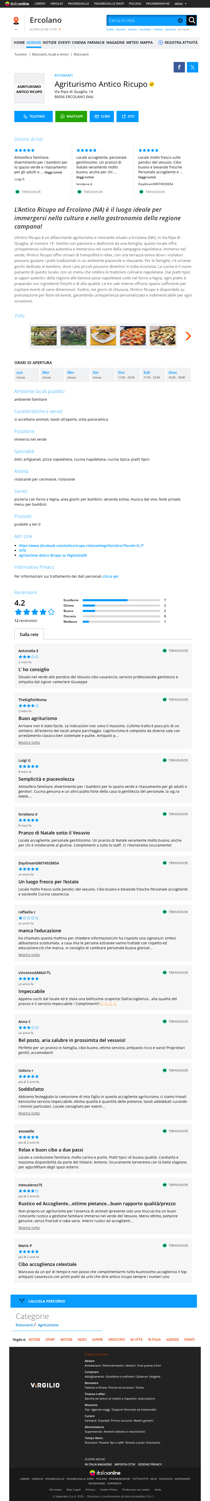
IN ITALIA (183, 29)
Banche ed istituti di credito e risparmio (111, 1398)
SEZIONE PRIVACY (150, 1464)
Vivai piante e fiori (149, 1365)
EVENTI (64, 42)
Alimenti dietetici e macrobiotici (124, 1431)
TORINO (158, 29)
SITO (22, 550)
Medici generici (143, 1420)
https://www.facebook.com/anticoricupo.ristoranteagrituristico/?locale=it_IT (81, 545)
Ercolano (46, 20)
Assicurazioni (146, 1398)
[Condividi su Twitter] (192, 67)
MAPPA (146, 42)
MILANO (121, 29)
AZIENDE (33, 42)
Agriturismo (48, 1325)
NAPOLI (132, 29)
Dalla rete (29, 634)
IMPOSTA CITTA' (124, 1464)
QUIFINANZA (182, 1479)
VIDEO (82, 1339)
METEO (132, 42)
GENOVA (170, 29)
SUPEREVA (114, 1483)
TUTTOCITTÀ (140, 1479)
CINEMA (79, 42)
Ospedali (104, 1420)
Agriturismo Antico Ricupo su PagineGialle (53, 555)
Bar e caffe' (117, 1442)
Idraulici (130, 1365)
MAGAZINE (115, 42)
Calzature (141, 1376)
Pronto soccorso (121, 1420)
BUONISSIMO (97, 1483)
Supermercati (93, 1431)
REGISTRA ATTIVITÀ (180, 42)
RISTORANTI (64, 75)
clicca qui (110, 576)
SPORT (50, 1339)
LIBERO (40, 3)
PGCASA (135, 3)
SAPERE (97, 1339)
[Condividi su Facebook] (179, 67)
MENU (179, 3)
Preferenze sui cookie (136, 1489)
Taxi (87, 1409)
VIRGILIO (56, 3)
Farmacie (91, 1420)
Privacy (90, 1489)
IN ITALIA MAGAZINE (98, 1464)
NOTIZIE (50, 42)
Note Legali (74, 1489)
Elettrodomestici (113, 1365)
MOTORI (66, 1339)
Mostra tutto (29, 742)
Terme (139, 1387)
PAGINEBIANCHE (158, 3)
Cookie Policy (109, 1489)
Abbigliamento (94, 1376)
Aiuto (158, 1489)
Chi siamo (55, 1489)
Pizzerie (104, 1442)
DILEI (153, 1479)
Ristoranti (24, 1325)
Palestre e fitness (96, 1387)
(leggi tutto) (53, 172)
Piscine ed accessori (121, 1387)
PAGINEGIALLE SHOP (109, 3)
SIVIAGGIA (166, 1479)
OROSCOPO (116, 1339)
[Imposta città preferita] (17, 21)
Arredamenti (93, 1365)
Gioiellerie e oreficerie (120, 1376)
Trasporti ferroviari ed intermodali (133, 1409)
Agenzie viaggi (100, 1409)
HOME (19, 42)
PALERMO (145, 29)
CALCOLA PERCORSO (46, 1301)
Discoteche (153, 1442)
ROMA (110, 29)
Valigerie (154, 1376)
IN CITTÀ (136, 1339)
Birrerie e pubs (135, 1442)
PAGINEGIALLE (78, 3)
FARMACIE (96, 42)
